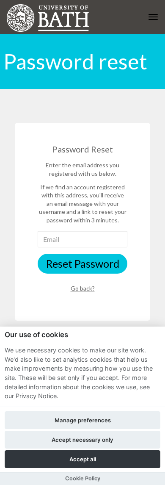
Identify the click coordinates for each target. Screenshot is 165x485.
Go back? (83, 288)
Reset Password (82, 263)
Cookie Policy (82, 478)
